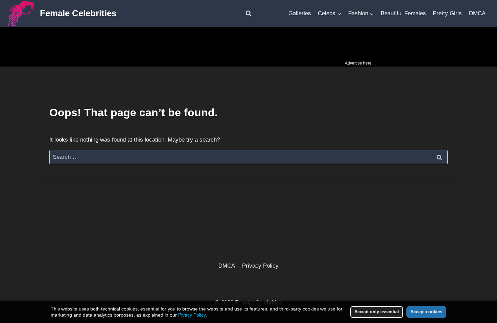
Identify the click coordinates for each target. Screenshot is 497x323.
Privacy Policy (260, 266)
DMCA (477, 13)
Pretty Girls (447, 13)
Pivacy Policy (192, 315)
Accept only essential (376, 311)
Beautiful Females (403, 13)
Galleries (299, 13)
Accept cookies (426, 311)
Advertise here (358, 63)
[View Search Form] (248, 13)
